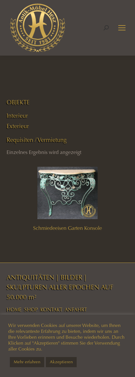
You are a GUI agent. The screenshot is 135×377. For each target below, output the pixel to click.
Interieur (17, 115)
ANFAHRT (76, 310)
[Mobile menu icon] (121, 27)
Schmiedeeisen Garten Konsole (67, 228)
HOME (14, 310)
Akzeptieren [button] (61, 362)
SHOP (31, 310)
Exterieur (18, 126)
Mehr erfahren (27, 362)
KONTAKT (51, 310)
